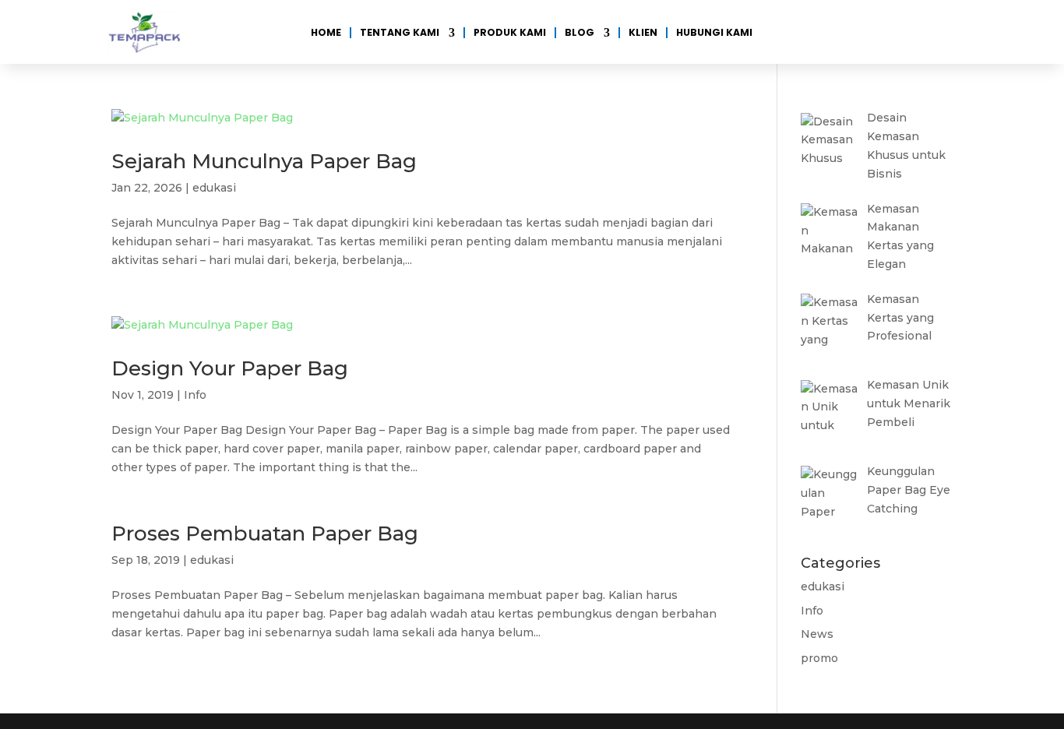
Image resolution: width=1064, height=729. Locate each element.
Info (195, 395)
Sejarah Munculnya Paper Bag (264, 161)
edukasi (214, 188)
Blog (579, 32)
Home (326, 32)
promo (819, 658)
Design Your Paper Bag (229, 368)
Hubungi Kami (714, 32)
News (817, 634)
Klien (643, 32)
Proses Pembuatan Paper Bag (264, 533)
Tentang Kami (399, 32)
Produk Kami (510, 32)
